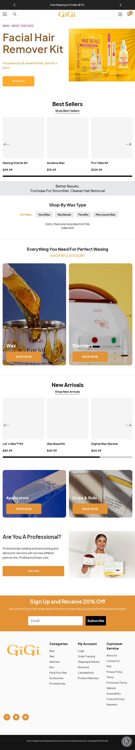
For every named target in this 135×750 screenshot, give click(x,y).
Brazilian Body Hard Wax (108, 163)
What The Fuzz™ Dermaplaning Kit (37, 444)
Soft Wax (25, 214)
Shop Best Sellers (67, 111)
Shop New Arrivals (67, 391)
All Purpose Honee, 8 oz (19, 163)
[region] (67, 5)
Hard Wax (44, 214)
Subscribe (95, 621)
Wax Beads (64, 214)
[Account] (120, 14)
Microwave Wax (105, 214)
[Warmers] (100, 314)
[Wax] (34, 314)
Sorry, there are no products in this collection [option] (67, 226)
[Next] (120, 5)
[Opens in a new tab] (7, 717)
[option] (67, 4)
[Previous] (14, 5)
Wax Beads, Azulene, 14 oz (65, 163)
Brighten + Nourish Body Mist (89, 444)
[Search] (15, 14)
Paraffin (83, 214)
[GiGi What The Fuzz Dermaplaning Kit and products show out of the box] (102, 55)
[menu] (5, 14)
